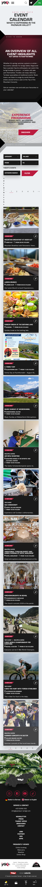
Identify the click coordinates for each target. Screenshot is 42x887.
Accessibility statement (22, 864)
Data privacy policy (23, 862)
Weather (21, 852)
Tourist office (21, 821)
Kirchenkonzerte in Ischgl (15, 595)
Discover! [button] (25, 132)
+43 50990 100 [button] (21, 809)
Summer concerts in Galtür (16, 735)
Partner (21, 834)
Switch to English (31, 800)
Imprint (15, 862)
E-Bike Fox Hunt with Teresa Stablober (20, 688)
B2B (21, 836)
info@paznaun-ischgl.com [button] (21, 811)
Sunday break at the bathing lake (18, 324)
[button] (25, 3)
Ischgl (12, 764)
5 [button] (33, 191)
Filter (27, 173)
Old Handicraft (10, 505)
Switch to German (14, 800)
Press (21, 819)
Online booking (21, 848)
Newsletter (21, 816)
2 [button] (16, 191)
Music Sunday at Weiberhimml (17, 409)
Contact (21, 826)
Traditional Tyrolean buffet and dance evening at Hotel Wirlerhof (18, 552)
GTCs (13, 864)
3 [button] (22, 191)
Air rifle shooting (11, 456)
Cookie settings (21, 867)
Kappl (18, 766)
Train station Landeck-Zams (31, 769)
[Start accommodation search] (37, 3)
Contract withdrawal (20, 866)
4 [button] (27, 191)
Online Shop (21, 855)
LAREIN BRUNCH (10, 282)
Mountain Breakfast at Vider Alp (18, 239)
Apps (21, 838)
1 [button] (11, 191)
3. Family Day (9, 367)
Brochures (21, 823)
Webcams (21, 850)
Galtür (3, 765)
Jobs (21, 831)
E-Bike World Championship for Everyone (17, 643)
